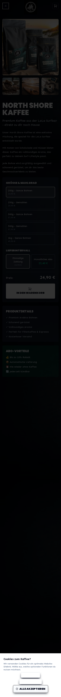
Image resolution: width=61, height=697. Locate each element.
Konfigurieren (30, 675)
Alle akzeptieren (32, 689)
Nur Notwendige (30, 681)
